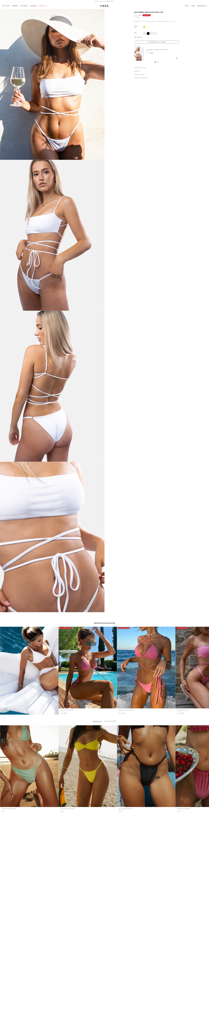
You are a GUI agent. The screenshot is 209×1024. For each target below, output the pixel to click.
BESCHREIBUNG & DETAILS (140, 67)
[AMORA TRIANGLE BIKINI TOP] (88, 667)
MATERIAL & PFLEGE (139, 74)
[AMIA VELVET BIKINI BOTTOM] (146, 766)
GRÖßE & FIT (137, 71)
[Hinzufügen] (176, 58)
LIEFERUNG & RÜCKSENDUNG (141, 78)
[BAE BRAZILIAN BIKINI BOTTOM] (88, 766)
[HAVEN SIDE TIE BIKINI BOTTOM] (146, 667)
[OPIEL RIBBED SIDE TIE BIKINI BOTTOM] (139, 54)
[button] (15, 6)
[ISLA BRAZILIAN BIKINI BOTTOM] (29, 766)
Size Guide (139, 37)
